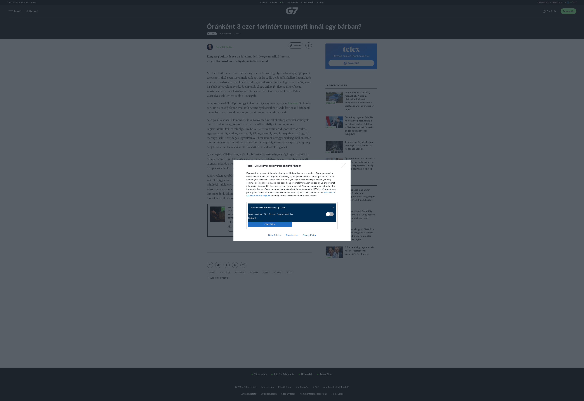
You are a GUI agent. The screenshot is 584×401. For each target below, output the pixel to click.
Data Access (292, 235)
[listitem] (291, 207)
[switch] (330, 214)
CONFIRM (270, 224)
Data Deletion (274, 235)
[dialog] (292, 200)
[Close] (345, 166)
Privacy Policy (309, 235)
